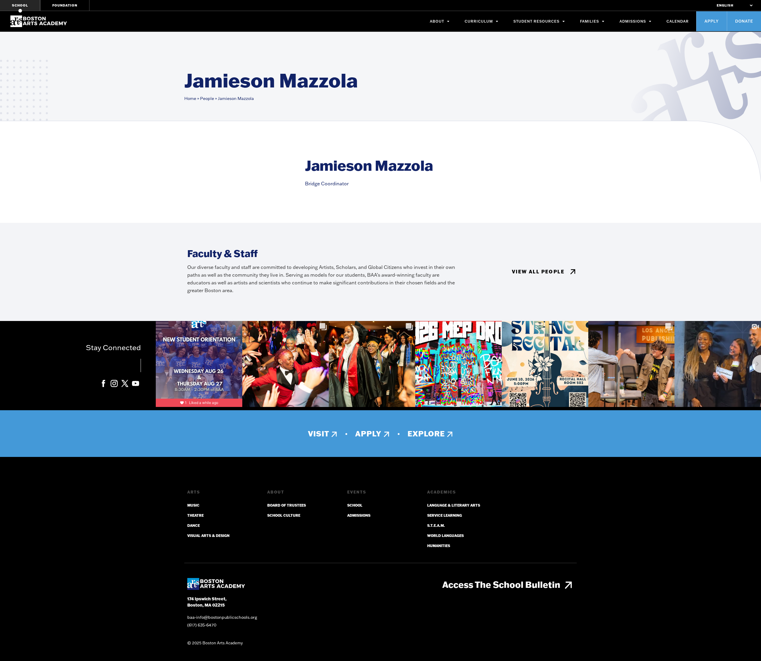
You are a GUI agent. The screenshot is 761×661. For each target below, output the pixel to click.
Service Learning (444, 515)
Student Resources (536, 21)
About (437, 21)
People (207, 98)
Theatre (195, 515)
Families (589, 21)
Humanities (438, 545)
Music (193, 505)
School (20, 5)
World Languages (445, 535)
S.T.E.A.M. (436, 525)
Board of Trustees (286, 505)
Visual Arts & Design (208, 535)
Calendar (677, 21)
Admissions (633, 21)
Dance (193, 525)
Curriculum (479, 21)
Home (190, 98)
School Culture (283, 515)
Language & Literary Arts (453, 505)
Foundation (64, 5)
